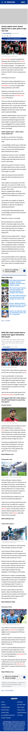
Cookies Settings (6, 718)
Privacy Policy (5, 710)
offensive (4, 508)
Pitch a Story (20, 707)
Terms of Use (21, 710)
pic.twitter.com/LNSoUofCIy (17, 193)
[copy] (10, 36)
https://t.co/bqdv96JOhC (8, 191)
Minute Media (8, 721)
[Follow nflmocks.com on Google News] (24, 271)
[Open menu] (2, 2)
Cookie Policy (5, 712)
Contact (3, 704)
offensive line (21, 664)
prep (24, 372)
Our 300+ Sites (21, 704)
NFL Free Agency (9, 690)
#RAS (17, 191)
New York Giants (6, 59)
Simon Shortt (6, 347)
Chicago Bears (5, 85)
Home (2, 320)
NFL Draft (8, 320)
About (3, 702)
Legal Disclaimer (22, 712)
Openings (20, 702)
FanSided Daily (5, 707)
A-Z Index (20, 715)
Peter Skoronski (12, 630)
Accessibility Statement (8, 715)
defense (14, 513)
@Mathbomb (5, 193)
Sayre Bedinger (7, 33)
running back (21, 654)
